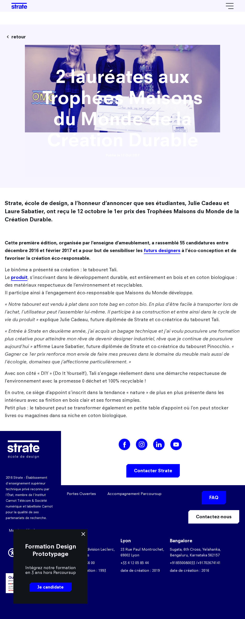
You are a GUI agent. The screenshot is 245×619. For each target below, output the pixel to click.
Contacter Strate (153, 470)
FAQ (213, 497)
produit (19, 277)
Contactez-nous (214, 516)
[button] (12, 552)
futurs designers (162, 250)
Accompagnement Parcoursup (134, 493)
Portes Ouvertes (81, 493)
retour (18, 37)
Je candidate (50, 587)
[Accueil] (19, 6)
